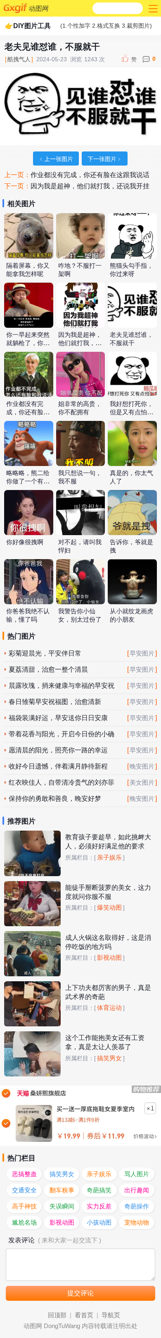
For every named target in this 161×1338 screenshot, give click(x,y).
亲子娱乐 (109, 857)
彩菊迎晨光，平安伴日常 (45, 653)
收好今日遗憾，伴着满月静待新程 (58, 766)
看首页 (84, 1315)
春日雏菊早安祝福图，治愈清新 (55, 701)
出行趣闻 (136, 1190)
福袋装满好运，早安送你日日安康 (58, 717)
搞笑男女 (109, 1058)
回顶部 (57, 1315)
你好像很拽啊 (24, 542)
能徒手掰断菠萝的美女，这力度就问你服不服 (108, 892)
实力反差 (99, 1206)
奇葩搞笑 (99, 1190)
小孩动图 (99, 1222)
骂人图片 (136, 1174)
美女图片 (142, 782)
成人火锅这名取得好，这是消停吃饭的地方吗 (108, 942)
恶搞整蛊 (24, 1174)
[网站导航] (152, 8)
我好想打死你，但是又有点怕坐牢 (131, 412)
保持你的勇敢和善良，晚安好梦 (55, 798)
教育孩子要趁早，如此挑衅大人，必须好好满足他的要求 (108, 842)
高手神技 (24, 1206)
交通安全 (24, 1190)
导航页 (111, 1315)
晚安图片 (142, 766)
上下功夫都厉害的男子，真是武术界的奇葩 (108, 992)
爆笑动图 (109, 907)
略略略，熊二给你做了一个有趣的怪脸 (28, 481)
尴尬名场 (24, 1222)
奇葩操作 (136, 1206)
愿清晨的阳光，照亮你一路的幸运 (58, 750)
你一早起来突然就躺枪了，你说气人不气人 (28, 343)
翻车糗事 (62, 1190)
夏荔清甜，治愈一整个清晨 (48, 669)
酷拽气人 (19, 59)
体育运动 (109, 1007)
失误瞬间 (62, 1206)
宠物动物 (136, 1222)
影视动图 (109, 957)
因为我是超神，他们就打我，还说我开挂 (90, 186)
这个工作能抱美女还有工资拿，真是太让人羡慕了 (104, 1042)
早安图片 (142, 653)
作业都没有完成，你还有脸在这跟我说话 (90, 174)
